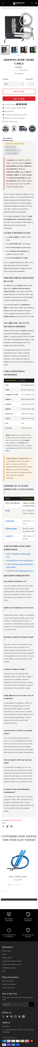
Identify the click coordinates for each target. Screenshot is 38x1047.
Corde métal (9, 521)
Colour (5, 79)
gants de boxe (13, 560)
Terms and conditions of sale (11, 964)
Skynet (7, 510)
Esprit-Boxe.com (12, 1037)
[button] (19, 70)
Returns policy (7, 958)
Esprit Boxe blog (7, 981)
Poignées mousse (11, 528)
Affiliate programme (9, 968)
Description (7, 138)
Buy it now (19, 99)
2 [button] (20, 55)
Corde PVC (9, 536)
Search (4, 954)
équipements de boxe (26, 571)
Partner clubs (6, 951)
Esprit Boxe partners (9, 984)
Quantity (29, 79)
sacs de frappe (28, 560)
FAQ (3, 971)
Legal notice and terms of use (12, 961)
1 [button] (18, 55)
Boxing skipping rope (15, 820)
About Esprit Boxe (8, 988)
